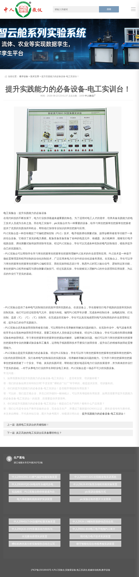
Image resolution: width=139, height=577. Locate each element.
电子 (74, 233)
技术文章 (34, 76)
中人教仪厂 (90, 96)
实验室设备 (70, 570)
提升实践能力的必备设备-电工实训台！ (104, 413)
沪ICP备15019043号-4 (42, 570)
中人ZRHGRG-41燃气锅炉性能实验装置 (34, 476)
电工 (6, 213)
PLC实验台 (59, 570)
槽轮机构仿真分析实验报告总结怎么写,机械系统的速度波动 (36, 543)
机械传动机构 (94, 570)
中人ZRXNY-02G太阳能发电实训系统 (95, 476)
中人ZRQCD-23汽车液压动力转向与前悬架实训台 (36, 528)
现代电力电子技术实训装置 (95, 536)
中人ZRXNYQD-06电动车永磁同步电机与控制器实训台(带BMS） (36, 484)
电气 (104, 243)
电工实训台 (82, 570)
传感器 (96, 238)
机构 (109, 238)
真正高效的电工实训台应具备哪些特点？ (38, 432)
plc (55, 223)
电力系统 (41, 238)
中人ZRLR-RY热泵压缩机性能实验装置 (95, 484)
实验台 (12, 213)
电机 (117, 312)
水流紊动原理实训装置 (34, 536)
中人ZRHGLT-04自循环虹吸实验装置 (34, 521)
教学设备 (23, 76)
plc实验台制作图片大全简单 (95, 499)
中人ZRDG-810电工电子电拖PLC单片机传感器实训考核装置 (97, 528)
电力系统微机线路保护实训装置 (34, 499)
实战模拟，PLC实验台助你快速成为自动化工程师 (36, 491)
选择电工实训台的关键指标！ (32, 424)
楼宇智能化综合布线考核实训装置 (95, 543)
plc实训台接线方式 (95, 491)
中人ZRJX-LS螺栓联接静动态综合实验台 (95, 521)
